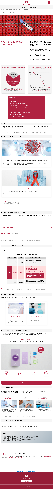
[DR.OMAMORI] (26, 476)
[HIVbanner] (26, 25)
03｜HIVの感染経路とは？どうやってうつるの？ (19, 105)
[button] (26, 383)
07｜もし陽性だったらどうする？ (17, 114)
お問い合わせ (27, 481)
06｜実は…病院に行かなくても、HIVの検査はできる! (20, 112)
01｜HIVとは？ (14, 101)
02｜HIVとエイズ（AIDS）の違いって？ (18, 103)
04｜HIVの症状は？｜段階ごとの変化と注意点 (19, 107)
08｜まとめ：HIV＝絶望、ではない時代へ (18, 116)
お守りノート (7, 466)
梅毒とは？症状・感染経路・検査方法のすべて (26, 471)
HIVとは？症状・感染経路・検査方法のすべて (15, 10)
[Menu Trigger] (49, 2)
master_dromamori (3, 12)
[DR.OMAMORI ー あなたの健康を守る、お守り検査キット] (26, 3)
